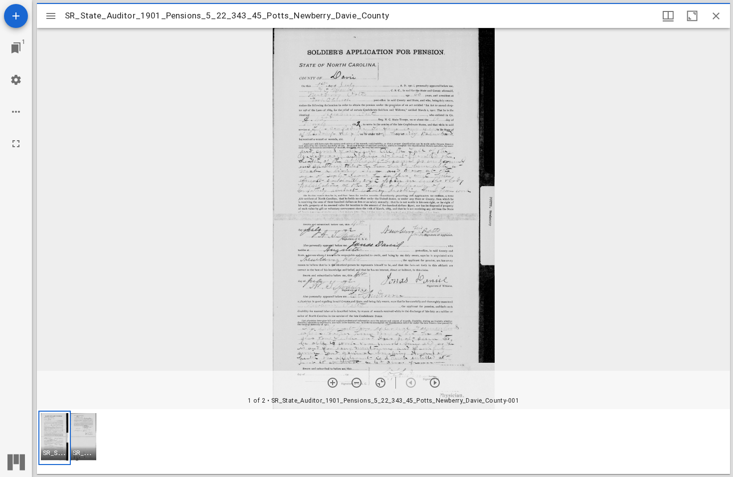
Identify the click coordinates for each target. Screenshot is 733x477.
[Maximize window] (692, 16)
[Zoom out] (356, 383)
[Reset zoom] (380, 383)
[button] (54, 438)
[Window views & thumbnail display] (668, 16)
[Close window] (716, 16)
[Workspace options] (16, 112)
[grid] (383, 441)
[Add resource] (16, 16)
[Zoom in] (333, 383)
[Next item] (435, 383)
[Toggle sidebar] (51, 16)
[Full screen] (16, 144)
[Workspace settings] (16, 80)
